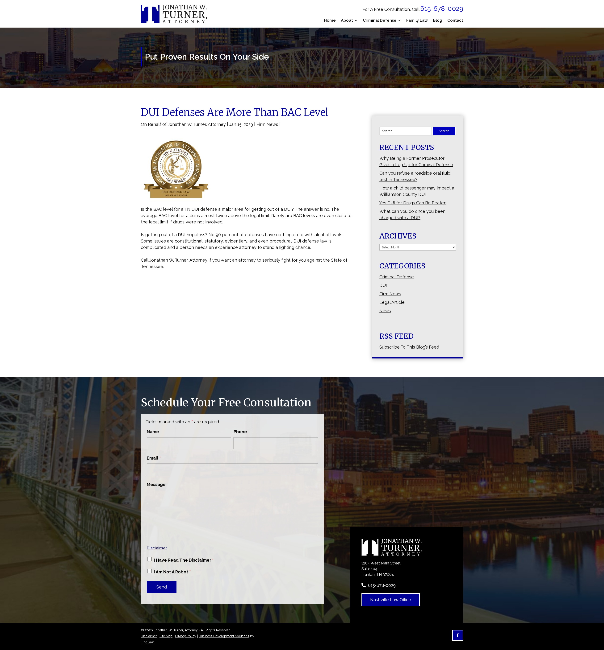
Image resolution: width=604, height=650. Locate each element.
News (385, 310)
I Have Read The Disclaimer (184, 560)
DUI (383, 285)
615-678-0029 (441, 8)
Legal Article (392, 302)
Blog (437, 20)
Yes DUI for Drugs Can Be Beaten (412, 202)
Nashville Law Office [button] (390, 599)
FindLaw (147, 642)
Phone (240, 431)
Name (153, 431)
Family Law (417, 20)
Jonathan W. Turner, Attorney (197, 124)
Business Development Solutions (224, 636)
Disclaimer (157, 548)
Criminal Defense (379, 20)
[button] (599, 616)
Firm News (267, 124)
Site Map (165, 636)
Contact (455, 20)
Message (156, 484)
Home (330, 20)
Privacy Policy (185, 636)
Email (154, 458)
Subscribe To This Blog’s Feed (409, 347)
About (347, 20)
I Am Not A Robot (172, 571)
